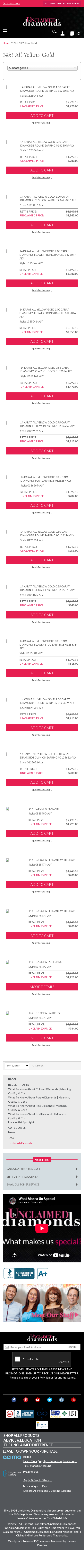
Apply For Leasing (41, 122)
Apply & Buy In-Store (36, 1480)
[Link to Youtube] (37, 1399)
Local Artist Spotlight (21, 1122)
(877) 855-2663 (23, 1168)
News (11, 1132)
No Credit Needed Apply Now (62, 3)
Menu (5, 31)
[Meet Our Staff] (42, 1302)
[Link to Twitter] (49, 1399)
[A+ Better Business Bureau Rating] (27, 1273)
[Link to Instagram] (61, 1399)
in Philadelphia (22, 1176)
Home (6, 43)
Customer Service (22, 1184)
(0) (78, 33)
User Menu (62, 33)
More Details (42, 987)
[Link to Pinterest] (25, 1399)
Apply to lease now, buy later (56, 1461)
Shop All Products (21, 1435)
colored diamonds (21, 1143)
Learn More (30, 1461)
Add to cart (42, 115)
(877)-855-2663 (11, 3)
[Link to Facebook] (14, 1399)
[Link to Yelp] (73, 1399)
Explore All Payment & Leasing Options (47, 1490)
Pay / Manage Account (37, 1465)
